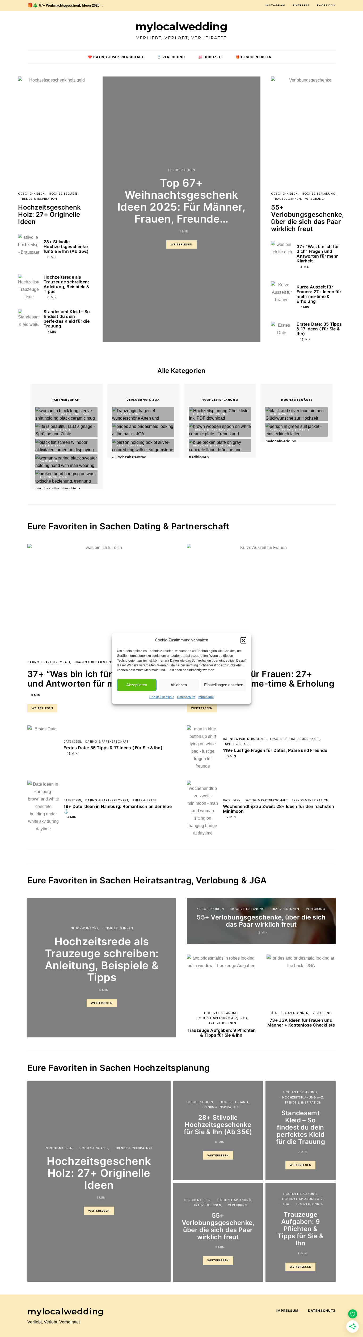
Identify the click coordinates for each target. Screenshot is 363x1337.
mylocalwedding (181, 26)
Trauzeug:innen (287, 199)
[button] (243, 640)
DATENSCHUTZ (322, 1311)
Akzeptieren (136, 685)
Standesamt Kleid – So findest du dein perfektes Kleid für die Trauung (67, 319)
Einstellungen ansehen (223, 685)
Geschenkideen (181, 170)
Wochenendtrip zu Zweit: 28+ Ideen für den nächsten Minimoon (278, 809)
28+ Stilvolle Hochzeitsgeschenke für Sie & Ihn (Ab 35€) (66, 246)
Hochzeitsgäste (63, 193)
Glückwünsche (85, 928)
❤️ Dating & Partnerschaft (116, 57)
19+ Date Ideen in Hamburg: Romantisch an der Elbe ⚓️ (118, 809)
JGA (244, 1018)
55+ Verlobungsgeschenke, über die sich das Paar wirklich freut (307, 218)
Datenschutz (186, 697)
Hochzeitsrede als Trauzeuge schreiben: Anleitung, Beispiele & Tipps (66, 284)
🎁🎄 (65, 5)
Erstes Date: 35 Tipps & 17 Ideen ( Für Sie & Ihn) (319, 328)
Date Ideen (72, 741)
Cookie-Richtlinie (161, 697)
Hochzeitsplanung (319, 193)
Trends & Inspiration (38, 199)
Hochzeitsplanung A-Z (216, 1018)
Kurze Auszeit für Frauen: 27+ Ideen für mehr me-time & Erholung (319, 294)
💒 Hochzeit (210, 57)
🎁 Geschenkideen (254, 57)
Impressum (206, 697)
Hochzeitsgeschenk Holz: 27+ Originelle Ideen (49, 214)
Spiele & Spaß (144, 800)
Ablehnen (179, 685)
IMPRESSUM (287, 1311)
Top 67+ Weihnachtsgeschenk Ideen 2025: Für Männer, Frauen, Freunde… (181, 200)
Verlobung (314, 199)
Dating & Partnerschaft (48, 662)
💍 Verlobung (171, 57)
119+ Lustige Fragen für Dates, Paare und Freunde (275, 750)
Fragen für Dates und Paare (99, 662)
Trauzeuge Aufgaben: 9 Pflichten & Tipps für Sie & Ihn (221, 1033)
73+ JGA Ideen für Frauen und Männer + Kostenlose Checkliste (301, 1022)
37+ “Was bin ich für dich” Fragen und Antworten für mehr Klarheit (318, 253)
